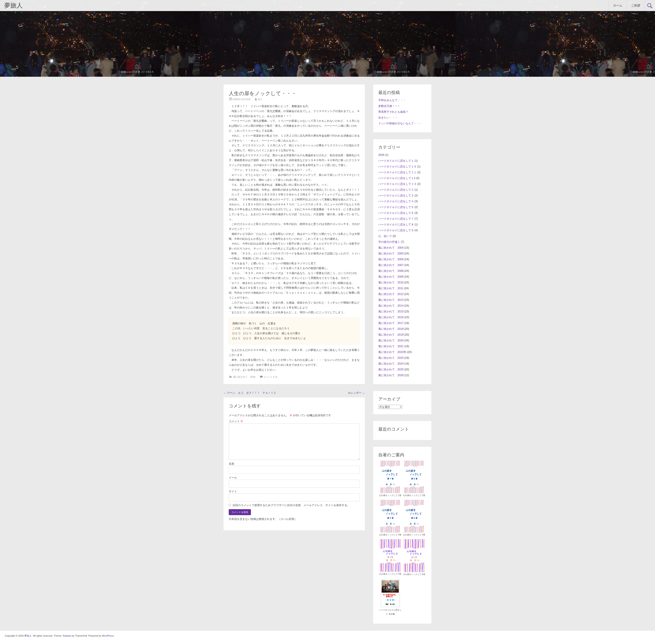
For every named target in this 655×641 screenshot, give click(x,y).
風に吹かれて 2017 (391, 323)
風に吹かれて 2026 (391, 375)
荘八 (260, 99)
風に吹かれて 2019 (391, 334)
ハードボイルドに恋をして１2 (396, 178)
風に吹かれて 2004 (391, 247)
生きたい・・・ (387, 117)
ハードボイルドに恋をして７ (396, 218)
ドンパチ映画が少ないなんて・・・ (400, 123)
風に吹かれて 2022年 (392, 352)
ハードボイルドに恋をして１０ (397, 166)
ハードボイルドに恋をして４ (396, 201)
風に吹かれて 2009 (391, 276)
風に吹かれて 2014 (391, 305)
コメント (236, 421)
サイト (233, 491)
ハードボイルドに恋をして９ (396, 230)
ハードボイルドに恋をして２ (396, 189)
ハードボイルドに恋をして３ (396, 195)
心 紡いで (385, 236)
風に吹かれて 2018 (391, 328)
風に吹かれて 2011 (390, 288)
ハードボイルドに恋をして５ (396, 207)
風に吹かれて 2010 (391, 282)
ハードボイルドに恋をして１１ (397, 172)
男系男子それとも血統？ (393, 111)
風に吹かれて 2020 (391, 340)
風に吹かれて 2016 (391, 317)
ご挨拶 (635, 5)
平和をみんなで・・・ (392, 100)
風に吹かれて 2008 (244, 376)
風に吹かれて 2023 (391, 357)
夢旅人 (13, 5)
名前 (231, 463)
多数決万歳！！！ (389, 106)
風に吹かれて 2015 (391, 311)
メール (233, 477)
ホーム (617, 5)
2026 (381, 154)
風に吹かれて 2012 (391, 294)
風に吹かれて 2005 (391, 253)
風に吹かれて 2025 (391, 369)
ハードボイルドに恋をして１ (396, 160)
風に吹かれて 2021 (391, 346)
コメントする (270, 376)
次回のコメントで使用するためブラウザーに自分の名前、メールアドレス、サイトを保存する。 (291, 505)
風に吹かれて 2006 (391, 259)
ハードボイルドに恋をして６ (396, 212)
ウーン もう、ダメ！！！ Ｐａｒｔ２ (250, 392)
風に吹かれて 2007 (391, 265)
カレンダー (356, 392)
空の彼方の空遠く (389, 241)
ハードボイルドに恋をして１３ (397, 183)
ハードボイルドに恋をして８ (396, 224)
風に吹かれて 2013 (391, 299)
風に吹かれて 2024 (391, 363)
